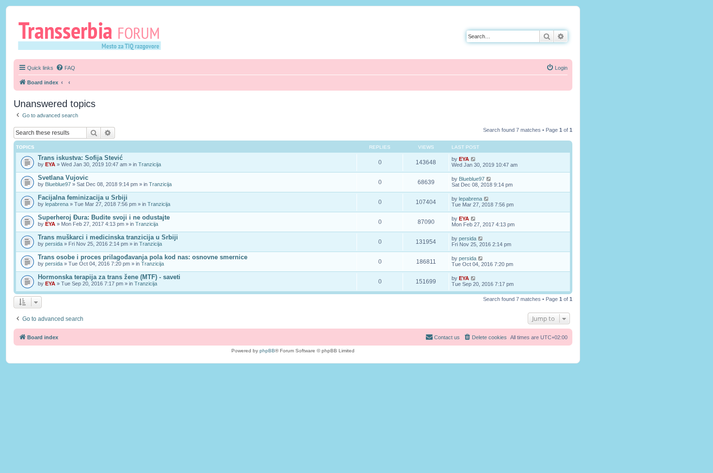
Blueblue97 (58, 184)
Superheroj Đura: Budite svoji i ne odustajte (104, 217)
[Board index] (93, 35)
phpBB (267, 350)
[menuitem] (65, 68)
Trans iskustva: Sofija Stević (80, 157)
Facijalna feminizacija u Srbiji (83, 197)
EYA (50, 164)
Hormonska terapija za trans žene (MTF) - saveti (109, 277)
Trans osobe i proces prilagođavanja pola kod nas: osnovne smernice (142, 257)
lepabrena (56, 204)
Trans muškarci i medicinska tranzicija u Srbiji (108, 237)
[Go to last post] (473, 159)
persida (54, 244)
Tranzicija (149, 164)
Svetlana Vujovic (63, 177)
